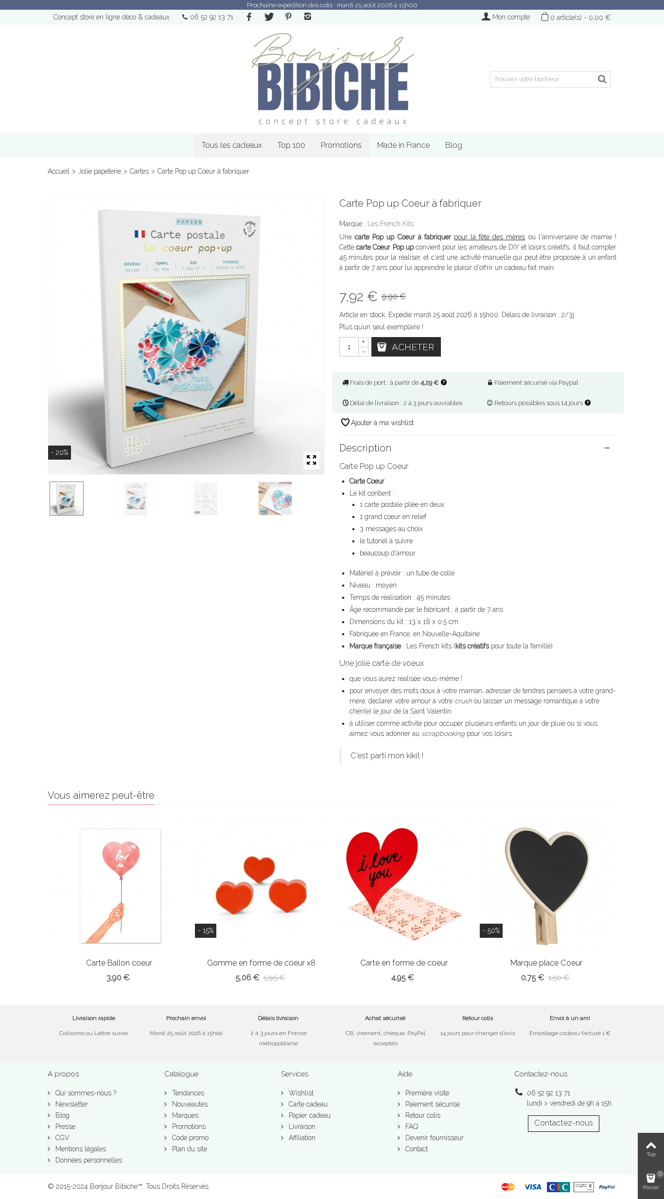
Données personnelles (87, 1160)
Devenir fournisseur (433, 1138)
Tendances (187, 1093)
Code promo (189, 1138)
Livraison (301, 1126)
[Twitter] (268, 17)
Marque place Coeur (546, 962)
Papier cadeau (309, 1115)
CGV (61, 1138)
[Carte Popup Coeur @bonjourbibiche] (221, 499)
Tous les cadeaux (232, 145)
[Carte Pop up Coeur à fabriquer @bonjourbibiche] (186, 336)
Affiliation (301, 1138)
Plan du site (188, 1149)
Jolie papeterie (99, 171)
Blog (453, 145)
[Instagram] (307, 17)
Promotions (341, 145)
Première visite (426, 1093)
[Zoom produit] (311, 460)
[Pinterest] (288, 17)
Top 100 (291, 145)
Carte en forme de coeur (404, 962)
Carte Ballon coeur (119, 962)
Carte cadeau (307, 1104)
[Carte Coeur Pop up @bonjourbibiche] (152, 499)
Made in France (403, 145)
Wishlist (300, 1093)
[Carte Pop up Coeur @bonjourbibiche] (291, 499)
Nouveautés (189, 1104)
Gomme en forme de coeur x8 (261, 962)
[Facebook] (249, 17)
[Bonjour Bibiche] (332, 79)
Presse (64, 1126)
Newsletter (70, 1104)
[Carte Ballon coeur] (118, 886)
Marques (184, 1115)
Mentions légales (79, 1149)
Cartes (139, 171)
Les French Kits (390, 224)
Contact (415, 1149)
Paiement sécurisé (431, 1104)
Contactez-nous (563, 1122)
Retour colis (421, 1115)
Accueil (59, 171)
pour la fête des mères (489, 237)
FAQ (410, 1126)
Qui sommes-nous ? (84, 1093)
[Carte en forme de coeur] (403, 886)
